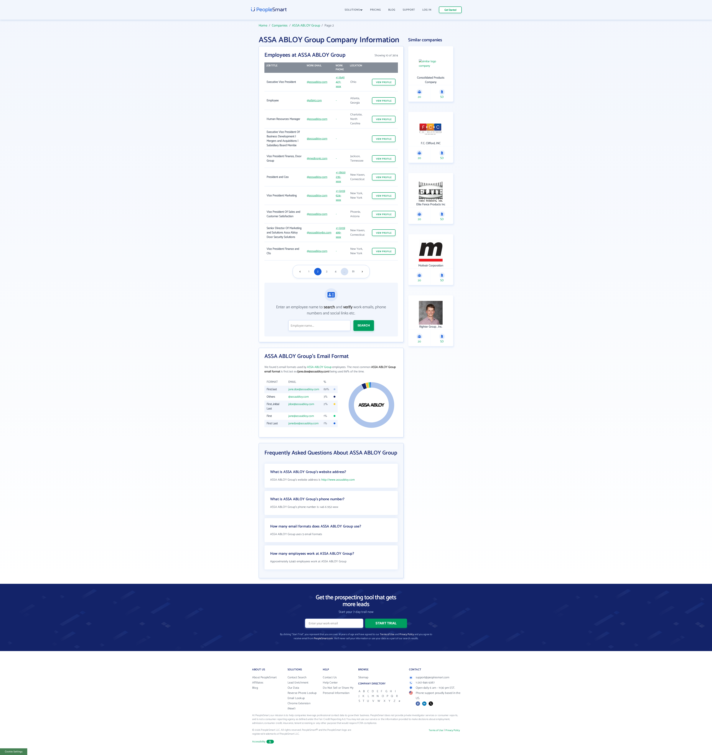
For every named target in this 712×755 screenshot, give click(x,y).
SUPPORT (409, 10)
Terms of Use (387, 634)
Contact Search (297, 677)
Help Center (330, 682)
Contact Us (330, 677)
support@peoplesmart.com (432, 677)
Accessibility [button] (259, 742)
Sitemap (363, 677)
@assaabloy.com (317, 81)
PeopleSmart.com (323, 638)
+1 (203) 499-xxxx (340, 233)
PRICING (375, 10)
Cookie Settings (14, 751)
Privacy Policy (406, 634)
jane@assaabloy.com (301, 416)
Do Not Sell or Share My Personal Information (338, 690)
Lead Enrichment (298, 682)
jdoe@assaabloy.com (301, 404)
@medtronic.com (317, 158)
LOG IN (426, 10)
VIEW (384, 82)
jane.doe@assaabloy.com (303, 389)
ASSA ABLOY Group (306, 25)
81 (353, 271)
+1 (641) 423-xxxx (340, 82)
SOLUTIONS (352, 10)
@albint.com (314, 100)
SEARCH (363, 325)
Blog (255, 687)
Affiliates (257, 682)
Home (263, 25)
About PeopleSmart (264, 677)
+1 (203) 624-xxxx (340, 196)
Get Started (450, 10)
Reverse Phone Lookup (302, 693)
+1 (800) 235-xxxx (340, 177)
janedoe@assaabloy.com (303, 423)
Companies (280, 25)
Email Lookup (296, 698)
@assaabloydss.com (319, 232)
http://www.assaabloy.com (338, 479)
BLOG (391, 10)
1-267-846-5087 (425, 682)
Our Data (293, 687)
